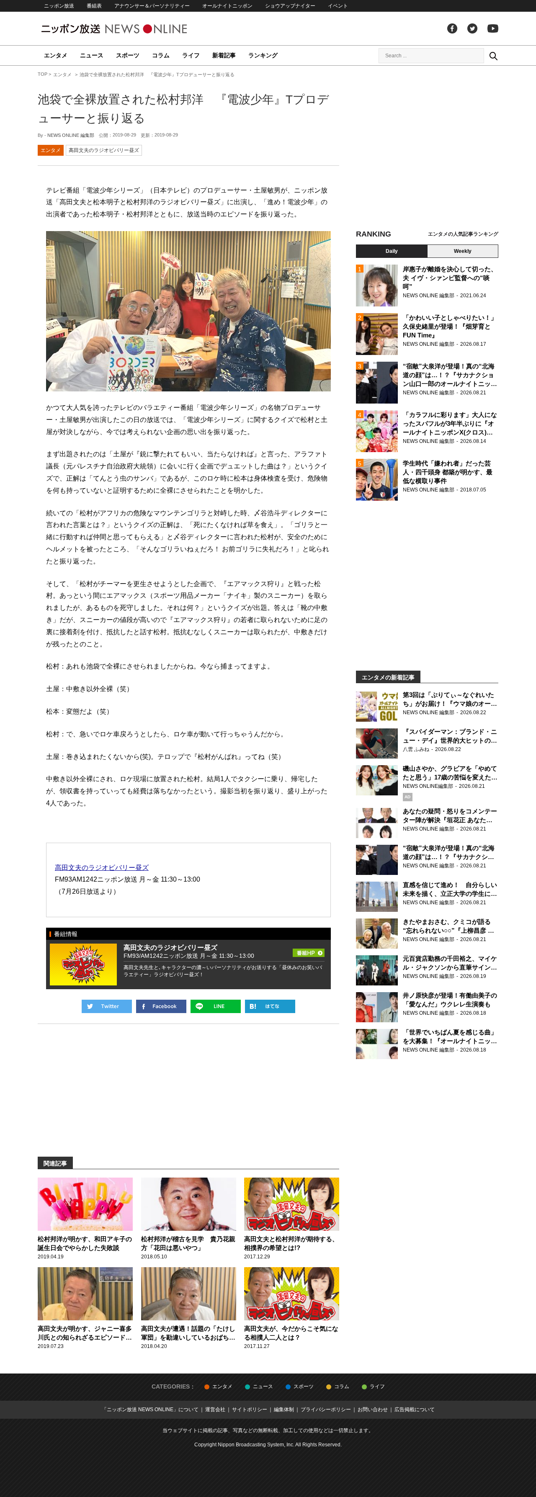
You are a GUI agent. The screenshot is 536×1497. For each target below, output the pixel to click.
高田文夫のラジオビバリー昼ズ (104, 150)
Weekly (463, 251)
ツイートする (107, 1006)
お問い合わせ (373, 1409)
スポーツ (127, 55)
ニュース (91, 55)
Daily (392, 251)
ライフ (191, 55)
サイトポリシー (249, 1409)
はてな (270, 1006)
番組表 (94, 6)
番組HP (309, 950)
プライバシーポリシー (326, 1409)
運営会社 (215, 1409)
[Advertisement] (427, 148)
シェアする (161, 1006)
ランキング (263, 55)
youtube (492, 28)
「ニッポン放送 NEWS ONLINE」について (150, 1409)
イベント (338, 6)
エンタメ (55, 55)
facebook (452, 28)
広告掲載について (414, 1409)
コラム (161, 55)
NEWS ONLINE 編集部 (70, 135)
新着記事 (224, 55)
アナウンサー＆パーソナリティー (152, 6)
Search (493, 56)
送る (216, 1006)
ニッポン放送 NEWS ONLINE (130, 28)
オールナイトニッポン (227, 6)
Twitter (472, 28)
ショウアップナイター (290, 6)
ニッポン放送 (59, 6)
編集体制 (284, 1409)
